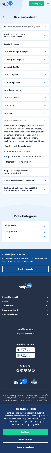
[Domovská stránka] (7, 3)
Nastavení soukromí (25, 447)
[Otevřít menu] (47, 3)
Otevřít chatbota (25, 269)
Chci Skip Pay (36, 3)
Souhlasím (25, 432)
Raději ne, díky (25, 439)
